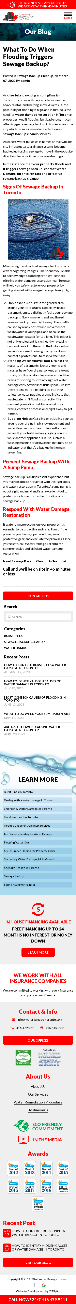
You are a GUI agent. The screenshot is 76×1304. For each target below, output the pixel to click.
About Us (38, 1086)
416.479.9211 (26, 1028)
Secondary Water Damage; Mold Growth (29, 859)
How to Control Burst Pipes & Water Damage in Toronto (35, 668)
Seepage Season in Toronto (21, 867)
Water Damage (16, 648)
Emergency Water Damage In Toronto (28, 808)
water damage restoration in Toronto (43, 114)
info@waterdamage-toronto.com (39, 1019)
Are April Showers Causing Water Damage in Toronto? (32, 730)
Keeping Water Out (16, 842)
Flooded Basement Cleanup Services (27, 825)
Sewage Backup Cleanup (35, 76)
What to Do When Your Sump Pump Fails (37, 716)
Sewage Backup (14, 876)
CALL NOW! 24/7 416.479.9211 (38, 1299)
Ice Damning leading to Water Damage (28, 834)
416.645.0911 (55, 1028)
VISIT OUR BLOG (38, 1262)
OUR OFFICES (38, 1040)
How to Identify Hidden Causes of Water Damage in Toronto (32, 684)
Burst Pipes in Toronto (18, 791)
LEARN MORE (38, 952)
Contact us (38, 596)
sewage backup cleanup (21, 134)
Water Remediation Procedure (38, 1102)
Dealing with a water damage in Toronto (29, 800)
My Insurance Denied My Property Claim (29, 851)
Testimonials (38, 1110)
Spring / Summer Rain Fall (19, 884)
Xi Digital (54, 1291)
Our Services (38, 1094)
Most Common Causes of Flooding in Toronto (35, 701)
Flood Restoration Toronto (21, 817)
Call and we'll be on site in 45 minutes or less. (37, 571)
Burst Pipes (13, 636)
